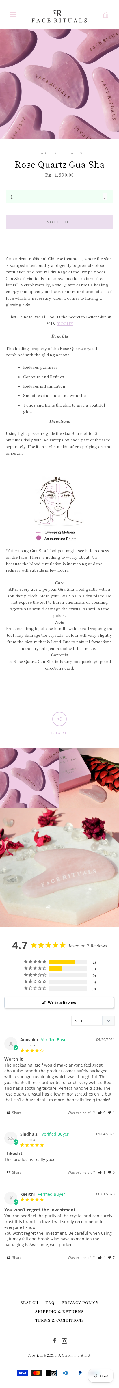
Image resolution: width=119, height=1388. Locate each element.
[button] (101, 1112)
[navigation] (13, 14)
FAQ (50, 1302)
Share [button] (16, 1112)
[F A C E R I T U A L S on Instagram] (64, 1340)
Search (29, 1302)
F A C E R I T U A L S (73, 1355)
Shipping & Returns (59, 1311)
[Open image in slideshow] (59, 84)
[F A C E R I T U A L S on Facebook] (54, 1340)
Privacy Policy (80, 1302)
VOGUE (65, 323)
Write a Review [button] (62, 1002)
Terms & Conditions (59, 1320)
